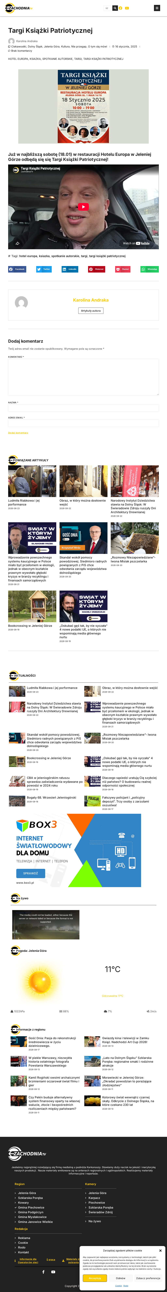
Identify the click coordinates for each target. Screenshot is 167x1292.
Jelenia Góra (52, 46)
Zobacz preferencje (148, 1278)
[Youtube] (126, 8)
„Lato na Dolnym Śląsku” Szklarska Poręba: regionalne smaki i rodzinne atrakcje (127, 1061)
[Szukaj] (115, 8)
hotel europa (18, 58)
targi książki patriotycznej (103, 58)
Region (20, 1184)
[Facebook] (120, 8)
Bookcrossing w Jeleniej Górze (30, 625)
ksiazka (35, 58)
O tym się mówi (97, 46)
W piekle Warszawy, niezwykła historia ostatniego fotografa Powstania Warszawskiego (50, 1061)
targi (78, 58)
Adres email (16, 417)
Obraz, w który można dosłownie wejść (130, 688)
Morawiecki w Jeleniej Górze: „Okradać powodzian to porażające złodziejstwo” (127, 1081)
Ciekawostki (18, 46)
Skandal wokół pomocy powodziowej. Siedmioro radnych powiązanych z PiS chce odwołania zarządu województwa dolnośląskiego (83, 565)
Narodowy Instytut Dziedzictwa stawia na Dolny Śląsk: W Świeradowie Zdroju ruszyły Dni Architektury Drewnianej (54, 707)
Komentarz (16, 357)
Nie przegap (78, 46)
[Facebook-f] (43, 1272)
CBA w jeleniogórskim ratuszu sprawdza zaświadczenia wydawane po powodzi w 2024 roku (55, 781)
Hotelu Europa (115, 154)
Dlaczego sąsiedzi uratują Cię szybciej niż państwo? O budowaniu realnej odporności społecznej (129, 781)
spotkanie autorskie (57, 58)
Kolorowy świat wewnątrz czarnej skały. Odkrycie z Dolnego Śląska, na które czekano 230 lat (128, 1101)
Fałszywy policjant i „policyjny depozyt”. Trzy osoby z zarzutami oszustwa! (125, 801)
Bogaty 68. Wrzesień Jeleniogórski (51, 797)
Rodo (125, 1286)
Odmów (120, 1278)
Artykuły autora (91, 310)
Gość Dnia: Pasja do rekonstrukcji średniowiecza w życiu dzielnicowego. (52, 1041)
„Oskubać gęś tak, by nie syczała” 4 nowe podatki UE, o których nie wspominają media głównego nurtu (127, 761)
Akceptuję (95, 1278)
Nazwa (13, 402)
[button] (160, 1250)
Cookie (118, 1286)
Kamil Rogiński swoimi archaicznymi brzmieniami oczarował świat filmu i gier (54, 1081)
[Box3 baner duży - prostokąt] (75, 886)
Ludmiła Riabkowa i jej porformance (52, 688)
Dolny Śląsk (35, 46)
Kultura (65, 46)
